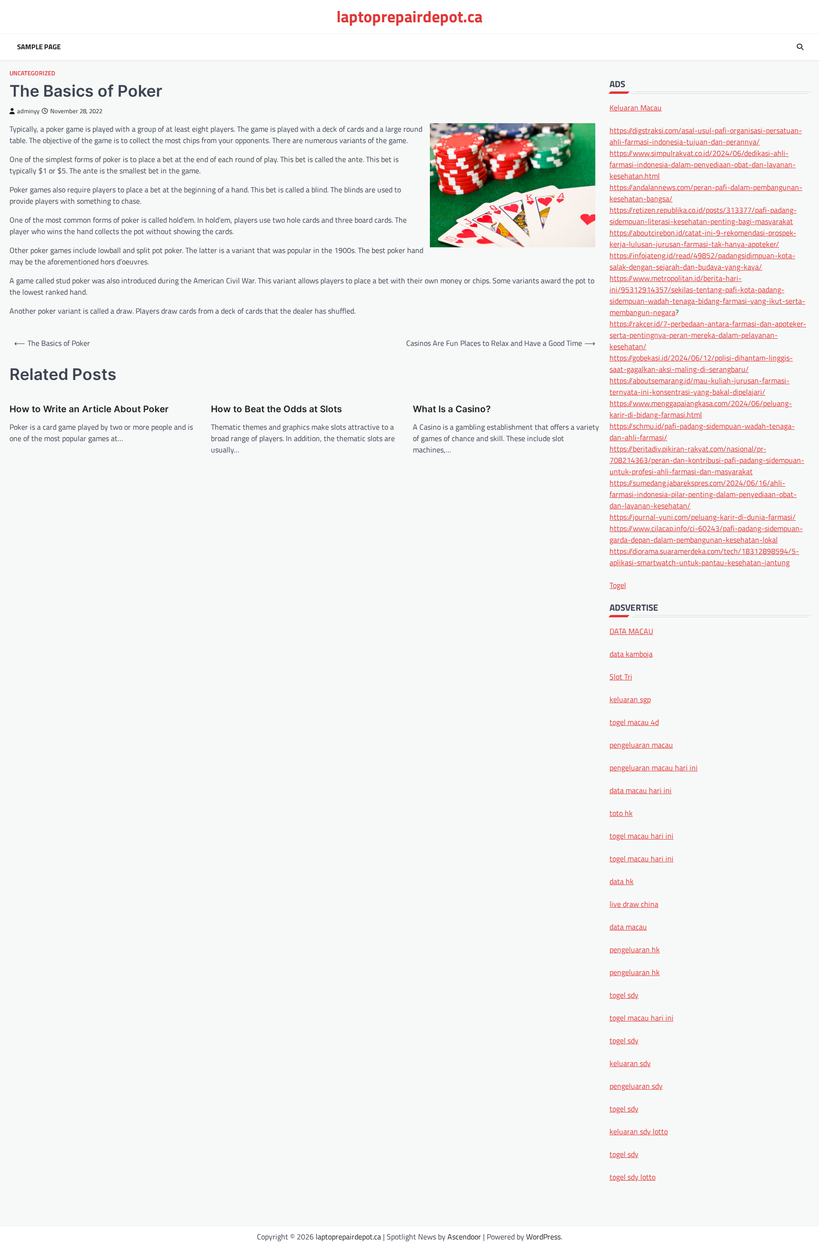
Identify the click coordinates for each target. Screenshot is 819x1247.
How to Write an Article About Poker (89, 409)
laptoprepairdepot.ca (409, 16)
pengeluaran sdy (636, 1085)
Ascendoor (464, 1236)
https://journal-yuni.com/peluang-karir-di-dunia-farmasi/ (703, 516)
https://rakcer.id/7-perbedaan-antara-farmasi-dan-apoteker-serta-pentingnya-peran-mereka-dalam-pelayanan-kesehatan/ (708, 334)
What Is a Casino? (452, 409)
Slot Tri (621, 676)
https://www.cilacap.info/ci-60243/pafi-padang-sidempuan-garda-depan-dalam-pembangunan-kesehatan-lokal (706, 533)
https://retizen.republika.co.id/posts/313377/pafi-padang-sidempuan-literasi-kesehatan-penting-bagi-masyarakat (703, 215)
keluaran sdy (630, 1062)
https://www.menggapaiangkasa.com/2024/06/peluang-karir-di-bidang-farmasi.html (701, 408)
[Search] (800, 47)
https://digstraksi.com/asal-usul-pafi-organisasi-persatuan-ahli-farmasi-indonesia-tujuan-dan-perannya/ (706, 135)
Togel (618, 584)
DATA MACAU (631, 630)
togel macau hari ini (641, 1017)
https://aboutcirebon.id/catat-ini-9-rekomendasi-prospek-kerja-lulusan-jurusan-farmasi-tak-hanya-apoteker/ (703, 237)
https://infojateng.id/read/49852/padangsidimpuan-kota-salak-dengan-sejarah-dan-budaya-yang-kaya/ (702, 260)
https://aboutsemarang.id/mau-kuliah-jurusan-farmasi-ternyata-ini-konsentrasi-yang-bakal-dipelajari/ (700, 385)
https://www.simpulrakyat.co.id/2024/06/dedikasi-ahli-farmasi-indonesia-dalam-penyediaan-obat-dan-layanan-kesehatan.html (703, 164)
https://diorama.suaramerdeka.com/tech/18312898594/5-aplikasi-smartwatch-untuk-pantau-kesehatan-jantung (704, 556)
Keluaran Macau (636, 107)
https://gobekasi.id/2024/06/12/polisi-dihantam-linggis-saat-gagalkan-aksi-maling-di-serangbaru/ (701, 363)
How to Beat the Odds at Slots (276, 409)
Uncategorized (32, 73)
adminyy (28, 111)
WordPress (543, 1236)
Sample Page (39, 47)
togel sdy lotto (632, 1176)
